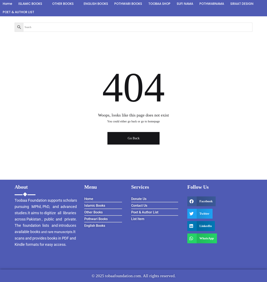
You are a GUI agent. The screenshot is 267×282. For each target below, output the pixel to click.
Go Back (134, 138)
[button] (201, 201)
